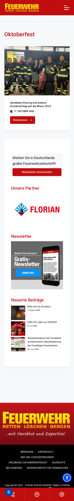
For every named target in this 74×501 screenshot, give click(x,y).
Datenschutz (46, 452)
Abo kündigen (14, 468)
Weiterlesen (24, 121)
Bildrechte (58, 462)
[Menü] (67, 8)
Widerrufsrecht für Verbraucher (47, 468)
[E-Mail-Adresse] (62, 494)
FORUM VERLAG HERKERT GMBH (42, 485)
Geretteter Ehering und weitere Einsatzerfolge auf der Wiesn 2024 (30, 104)
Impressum (26, 452)
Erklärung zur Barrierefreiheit (28, 462)
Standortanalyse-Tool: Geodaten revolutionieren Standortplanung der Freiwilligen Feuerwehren (44, 342)
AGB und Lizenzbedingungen (37, 457)
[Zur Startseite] (21, 7)
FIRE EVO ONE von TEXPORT (42, 322)
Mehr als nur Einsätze (39, 306)
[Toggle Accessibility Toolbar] (67, 477)
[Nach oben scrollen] (37, 494)
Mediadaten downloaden (37, 172)
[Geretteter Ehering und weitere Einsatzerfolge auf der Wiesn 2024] (36, 70)
